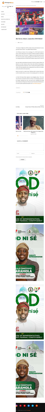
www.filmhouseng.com (37, 83)
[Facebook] (2, 6)
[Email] (38, 1)
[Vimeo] (39, 1)
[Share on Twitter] (26, 92)
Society (3, 14)
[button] (42, 126)
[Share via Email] (29, 92)
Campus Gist (4, 29)
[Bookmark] (44, 2)
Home (2, 11)
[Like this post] (24, 92)
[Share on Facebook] (25, 92)
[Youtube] (24, 406)
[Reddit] (41, 1)
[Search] (43, 1)
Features (3, 21)
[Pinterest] (35, 1)
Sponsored (3, 27)
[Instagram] (34, 1)
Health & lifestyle (5, 19)
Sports (2, 24)
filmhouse (18, 87)
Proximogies (28, 410)
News (2, 16)
